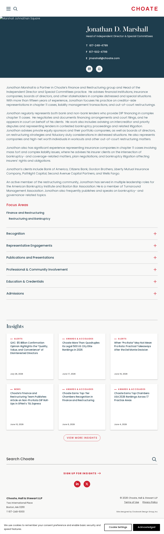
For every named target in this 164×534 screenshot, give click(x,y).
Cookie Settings (118, 527)
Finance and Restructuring (25, 213)
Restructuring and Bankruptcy (29, 219)
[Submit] (154, 459)
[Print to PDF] (99, 69)
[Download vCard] (89, 69)
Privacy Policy (150, 502)
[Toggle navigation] (8, 8)
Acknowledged (146, 527)
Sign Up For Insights (80, 474)
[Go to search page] (15, 9)
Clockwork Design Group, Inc (145, 512)
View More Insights (82, 438)
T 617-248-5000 (15, 512)
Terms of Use (131, 502)
